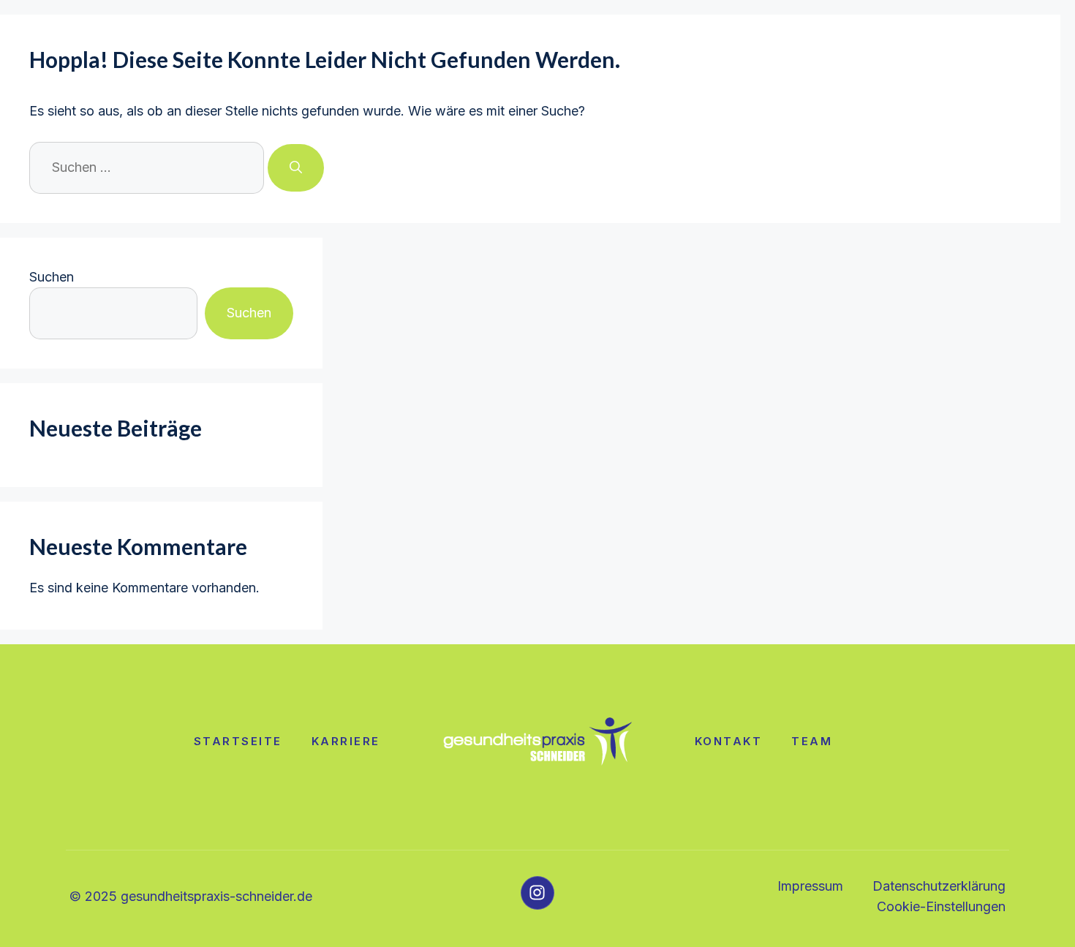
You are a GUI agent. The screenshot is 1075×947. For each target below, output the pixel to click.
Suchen (51, 276)
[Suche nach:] (148, 167)
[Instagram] (537, 893)
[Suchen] (296, 168)
